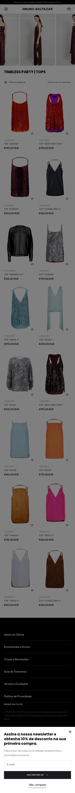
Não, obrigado (37, 784)
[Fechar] (37, 396)
